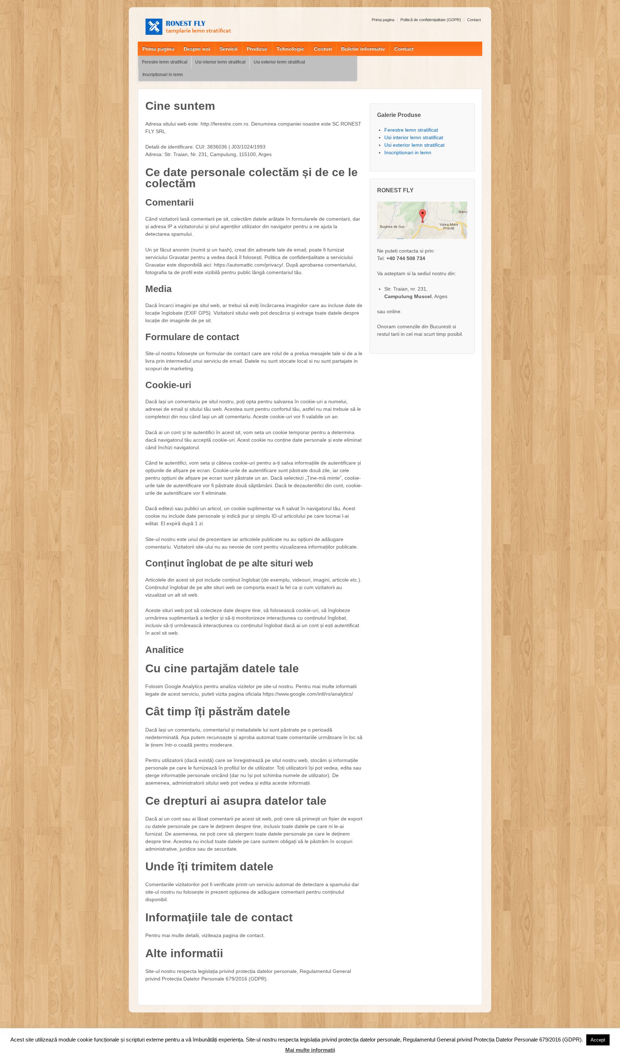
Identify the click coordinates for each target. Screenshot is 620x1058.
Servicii (229, 49)
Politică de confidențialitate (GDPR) (430, 20)
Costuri (323, 49)
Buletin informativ (363, 49)
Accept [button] (598, 1040)
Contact (474, 20)
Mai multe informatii (310, 1050)
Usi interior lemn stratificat (220, 62)
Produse (257, 49)
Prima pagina (383, 20)
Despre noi (197, 49)
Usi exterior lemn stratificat (279, 62)
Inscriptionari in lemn (162, 74)
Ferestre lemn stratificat (164, 62)
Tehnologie (290, 49)
